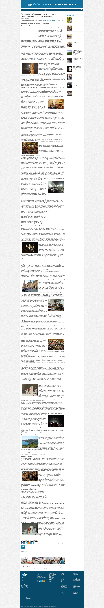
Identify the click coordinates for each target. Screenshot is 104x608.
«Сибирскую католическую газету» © (51, 550)
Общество (62, 581)
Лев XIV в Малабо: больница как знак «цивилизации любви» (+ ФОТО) (59, 566)
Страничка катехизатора (77, 582)
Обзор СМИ (51, 578)
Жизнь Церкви (75, 573)
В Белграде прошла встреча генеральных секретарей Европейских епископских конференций (77, 84)
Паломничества (75, 588)
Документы (62, 575)
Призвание (74, 585)
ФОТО (55, 9)
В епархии (50, 576)
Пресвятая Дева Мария (76, 580)
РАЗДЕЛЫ (48, 9)
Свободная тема (75, 592)
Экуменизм (74, 587)
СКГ (22, 18)
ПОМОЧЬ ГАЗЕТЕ (40, 576)
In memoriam (75, 593)
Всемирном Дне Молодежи (50, 20)
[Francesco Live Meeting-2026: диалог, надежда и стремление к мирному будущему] (48, 561)
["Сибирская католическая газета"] (51, 4)
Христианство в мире (64, 588)
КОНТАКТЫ (74, 9)
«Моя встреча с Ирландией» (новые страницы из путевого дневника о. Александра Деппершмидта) (77, 52)
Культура (62, 593)
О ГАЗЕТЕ (67, 9)
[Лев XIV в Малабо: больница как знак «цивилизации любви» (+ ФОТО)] (59, 561)
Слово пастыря (51, 573)
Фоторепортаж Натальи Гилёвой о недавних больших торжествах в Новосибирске (78, 92)
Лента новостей (51, 577)
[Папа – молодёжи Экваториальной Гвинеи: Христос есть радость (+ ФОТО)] (37, 561)
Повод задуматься (64, 585)
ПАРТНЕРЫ (39, 575)
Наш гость (62, 579)
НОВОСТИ (41, 9)
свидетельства (35, 540)
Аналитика (62, 574)
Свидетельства (75, 574)
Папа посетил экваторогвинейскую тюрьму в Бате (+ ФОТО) (26, 566)
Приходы (74, 575)
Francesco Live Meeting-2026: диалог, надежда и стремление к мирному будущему (48, 566)
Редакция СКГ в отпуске (76, 17)
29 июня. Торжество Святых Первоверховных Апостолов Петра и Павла (77, 27)
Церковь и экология (64, 587)
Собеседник (63, 578)
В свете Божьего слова (76, 579)
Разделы (50, 579)
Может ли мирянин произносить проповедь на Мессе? (78, 59)
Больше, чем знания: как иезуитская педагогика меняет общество (77, 35)
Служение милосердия (76, 586)
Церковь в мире (51, 575)
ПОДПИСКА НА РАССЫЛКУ (41, 577)
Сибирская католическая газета (28, 537)
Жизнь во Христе (75, 578)
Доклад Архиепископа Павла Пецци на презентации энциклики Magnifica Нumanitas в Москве (78, 44)
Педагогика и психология (65, 591)
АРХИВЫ (60, 9)
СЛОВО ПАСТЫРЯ (33, 9)
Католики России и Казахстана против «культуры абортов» (77, 75)
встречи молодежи (28, 540)
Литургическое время (52, 574)
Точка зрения (63, 586)
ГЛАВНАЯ (24, 9)
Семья (62, 582)
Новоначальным (75, 581)
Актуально (62, 573)
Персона (62, 580)
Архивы (50, 581)
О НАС (38, 573)
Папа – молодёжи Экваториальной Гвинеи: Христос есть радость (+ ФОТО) (36, 566)
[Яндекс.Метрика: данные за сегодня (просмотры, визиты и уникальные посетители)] (28, 598)
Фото (49, 580)
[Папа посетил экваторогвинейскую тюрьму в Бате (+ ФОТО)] (26, 561)
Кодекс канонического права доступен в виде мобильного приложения (77, 67)
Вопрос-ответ (75, 591)
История (62, 592)
